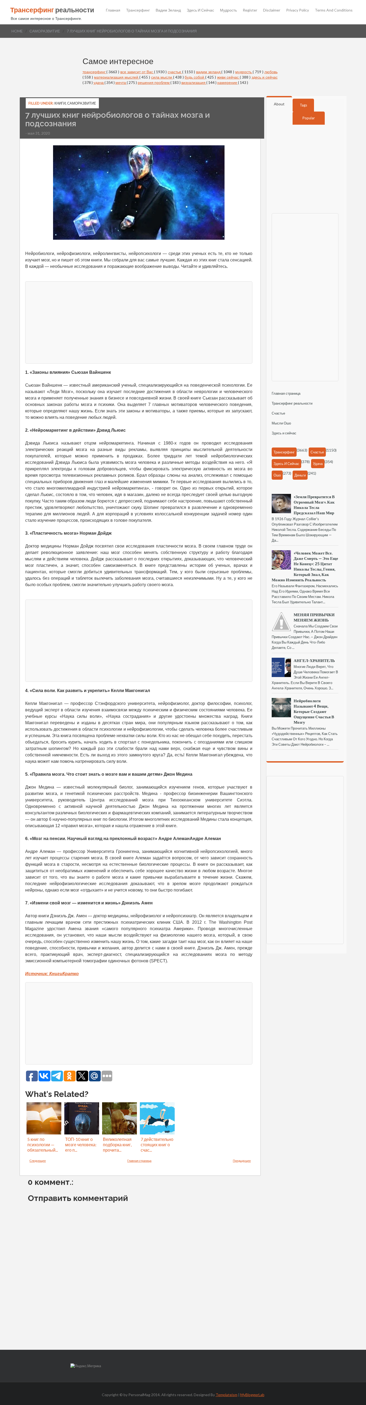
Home (17, 31)
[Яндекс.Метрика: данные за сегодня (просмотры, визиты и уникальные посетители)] (85, 1366)
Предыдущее (242, 1160)
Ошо (277, 475)
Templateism (226, 1394)
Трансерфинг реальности (292, 403)
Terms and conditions (334, 10)
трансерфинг (95, 71)
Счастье (278, 413)
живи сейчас (228, 77)
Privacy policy (297, 10)
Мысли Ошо (281, 423)
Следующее (37, 1160)
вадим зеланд (209, 71)
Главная (113, 10)
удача (99, 82)
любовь (271, 71)
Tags (303, 105)
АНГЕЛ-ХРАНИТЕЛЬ (314, 660)
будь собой (195, 77)
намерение (227, 82)
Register (250, 10)
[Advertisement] (184, 321)
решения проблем (154, 82)
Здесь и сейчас (200, 10)
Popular (308, 118)
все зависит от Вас (137, 71)
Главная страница (139, 1160)
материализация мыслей (116, 77)
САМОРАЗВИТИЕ (44, 31)
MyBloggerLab (252, 1394)
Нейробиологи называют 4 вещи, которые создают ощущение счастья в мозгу (314, 711)
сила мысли (162, 77)
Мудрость (228, 10)
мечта (121, 82)
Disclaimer (271, 10)
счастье (175, 71)
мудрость (244, 71)
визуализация (193, 82)
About (279, 104)
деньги (300, 475)
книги (60, 103)
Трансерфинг (138, 10)
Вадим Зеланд (168, 10)
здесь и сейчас (265, 77)
